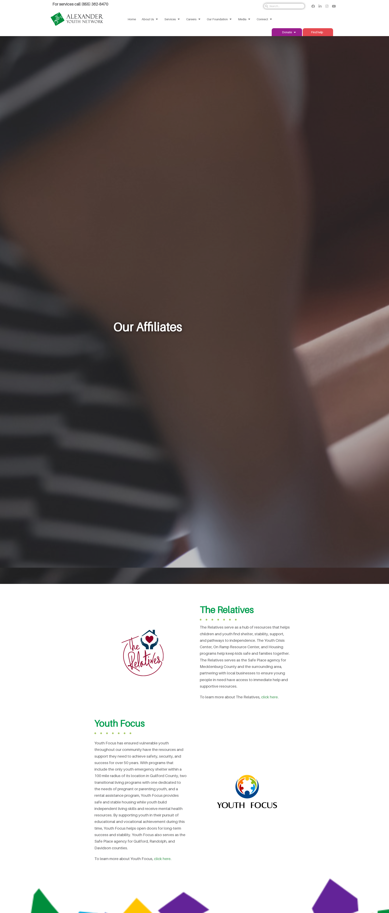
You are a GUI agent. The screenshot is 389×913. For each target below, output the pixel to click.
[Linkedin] (319, 6)
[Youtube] (333, 6)
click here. (270, 697)
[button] (150, 19)
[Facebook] (313, 6)
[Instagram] (326, 6)
